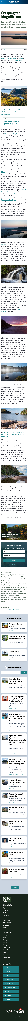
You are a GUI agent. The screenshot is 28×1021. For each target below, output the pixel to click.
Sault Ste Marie (10, 983)
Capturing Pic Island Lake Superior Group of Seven (11, 122)
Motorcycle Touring (7, 947)
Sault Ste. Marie (6, 915)
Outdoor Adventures (8, 950)
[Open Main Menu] (2, 2)
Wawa (3, 172)
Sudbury (5, 917)
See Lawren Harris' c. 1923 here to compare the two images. (13, 112)
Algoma (20, 59)
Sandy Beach (5, 244)
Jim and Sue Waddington (8, 200)
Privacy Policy (14, 1017)
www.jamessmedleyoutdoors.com (10, 610)
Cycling (5, 940)
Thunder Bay (6, 925)
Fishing (5, 942)
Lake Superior (17, 61)
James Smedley (4, 49)
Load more (15, 887)
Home (10, 8)
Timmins (5, 927)
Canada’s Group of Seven (8, 59)
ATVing (4, 935)
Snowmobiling (6, 957)
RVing (4, 954)
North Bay (5, 910)
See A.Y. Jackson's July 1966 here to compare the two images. (13, 434)
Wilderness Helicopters (11, 134)
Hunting (5, 945)
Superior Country (7, 922)
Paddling (5, 952)
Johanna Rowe (17, 194)
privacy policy (14, 564)
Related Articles (6, 118)
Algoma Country (15, 8)
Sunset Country (6, 920)
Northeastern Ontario (8, 913)
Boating (5, 937)
